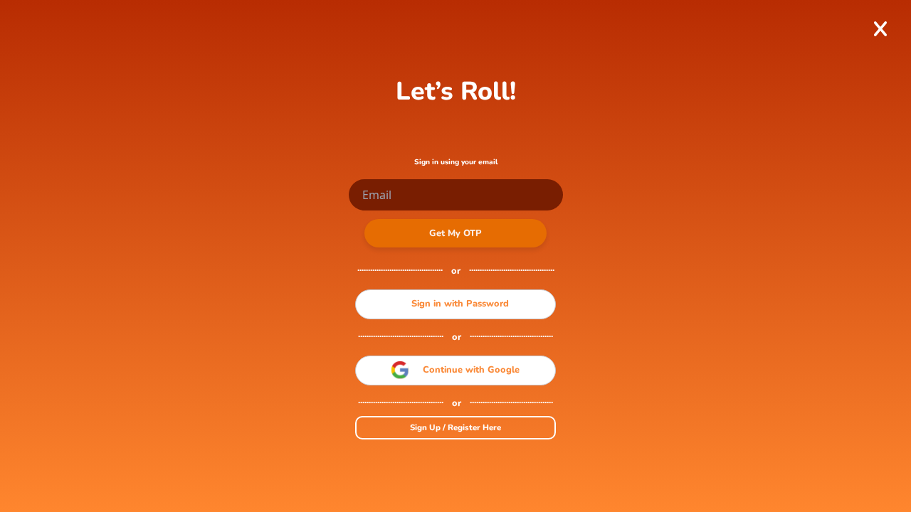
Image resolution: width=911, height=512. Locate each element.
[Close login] (880, 28)
